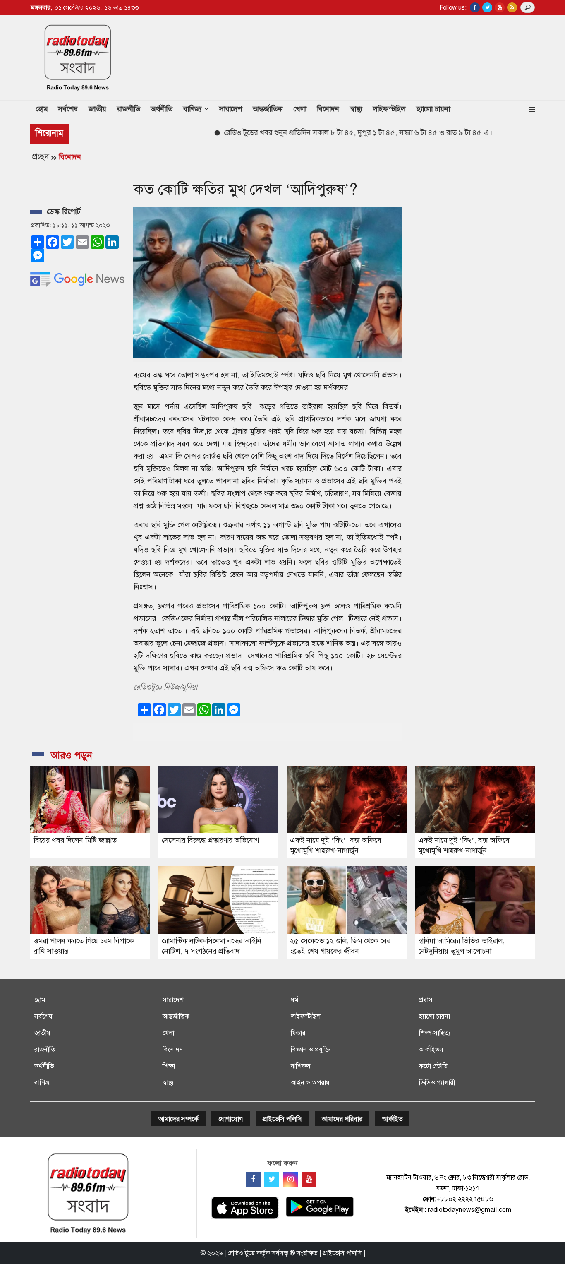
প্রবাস (426, 999)
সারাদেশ (230, 109)
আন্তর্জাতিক (267, 109)
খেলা (299, 109)
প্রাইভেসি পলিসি (282, 1119)
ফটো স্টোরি (433, 1066)
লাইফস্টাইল (389, 109)
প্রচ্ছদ (40, 156)
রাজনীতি (128, 109)
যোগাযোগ (230, 1119)
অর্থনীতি (161, 109)
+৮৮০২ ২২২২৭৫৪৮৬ (464, 1198)
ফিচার (298, 1033)
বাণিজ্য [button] (193, 109)
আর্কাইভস (431, 1049)
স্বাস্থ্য (356, 109)
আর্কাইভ (392, 1119)
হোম (44, 108)
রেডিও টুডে (241, 1253)
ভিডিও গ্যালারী (437, 1082)
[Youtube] (309, 1179)
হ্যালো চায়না (433, 109)
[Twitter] (271, 1179)
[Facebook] (253, 1179)
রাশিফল (300, 1066)
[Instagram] (290, 1179)
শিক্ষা (169, 1066)
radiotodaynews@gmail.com (469, 1209)
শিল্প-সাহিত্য (435, 1033)
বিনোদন (328, 109)
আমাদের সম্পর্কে (178, 1119)
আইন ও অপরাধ (310, 1082)
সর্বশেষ (68, 109)
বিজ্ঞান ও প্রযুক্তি (310, 1049)
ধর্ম (294, 999)
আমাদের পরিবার (342, 1119)
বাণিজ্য (42, 1082)
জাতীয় (97, 109)
